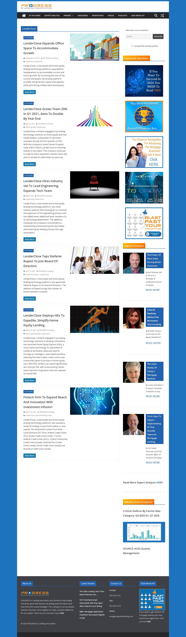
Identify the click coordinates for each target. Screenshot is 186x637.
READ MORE (153, 290)
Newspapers (98, 15)
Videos (111, 15)
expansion (29, 61)
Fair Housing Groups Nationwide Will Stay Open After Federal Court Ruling (91, 603)
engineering (29, 199)
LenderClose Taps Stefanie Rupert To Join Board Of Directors (42, 261)
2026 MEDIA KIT (137, 15)
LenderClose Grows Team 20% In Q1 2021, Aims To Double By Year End (45, 114)
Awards (67, 15)
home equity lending (32, 334)
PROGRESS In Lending (50, 58)
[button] (72, 15)
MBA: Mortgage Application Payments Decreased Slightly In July (92, 614)
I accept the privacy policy (145, 46)
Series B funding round (43, 415)
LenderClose (38, 61)
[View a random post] (162, 15)
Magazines (83, 15)
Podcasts (122, 15)
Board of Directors (32, 275)
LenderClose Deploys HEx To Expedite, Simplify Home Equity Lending (44, 320)
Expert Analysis (52, 15)
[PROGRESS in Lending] (24, 15)
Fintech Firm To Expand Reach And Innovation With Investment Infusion (45, 402)
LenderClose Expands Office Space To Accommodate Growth (43, 48)
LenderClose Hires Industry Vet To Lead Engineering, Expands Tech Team (43, 186)
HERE (159, 482)
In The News (34, 15)
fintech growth (30, 127)
